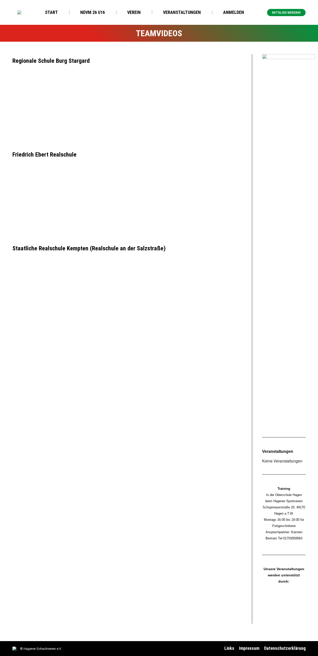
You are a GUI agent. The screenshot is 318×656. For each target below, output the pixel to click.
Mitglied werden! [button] (286, 12)
